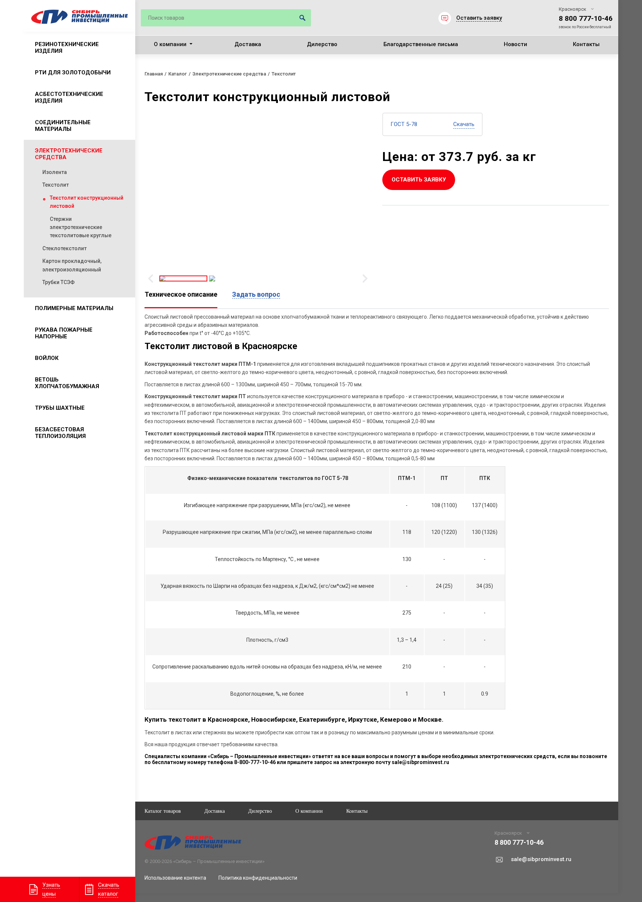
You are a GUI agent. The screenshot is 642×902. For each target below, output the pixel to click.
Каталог (177, 74)
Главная (154, 74)
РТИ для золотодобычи (73, 72)
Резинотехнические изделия (67, 47)
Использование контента (175, 878)
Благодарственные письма (420, 44)
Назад (150, 278)
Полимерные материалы (74, 308)
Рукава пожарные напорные (64, 333)
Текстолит (55, 185)
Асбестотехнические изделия (69, 97)
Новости (515, 44)
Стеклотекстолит (64, 248)
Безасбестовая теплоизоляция (60, 432)
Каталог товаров (163, 810)
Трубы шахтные (60, 408)
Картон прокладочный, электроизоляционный (71, 265)
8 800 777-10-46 (586, 18)
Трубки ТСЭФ (58, 282)
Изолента (54, 172)
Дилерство (322, 44)
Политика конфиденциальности (257, 878)
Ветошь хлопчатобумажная (67, 383)
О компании (170, 44)
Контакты (586, 44)
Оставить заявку (419, 179)
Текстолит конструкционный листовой (86, 202)
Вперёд (365, 278)
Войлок (47, 358)
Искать (302, 17)
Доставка (247, 44)
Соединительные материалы (63, 125)
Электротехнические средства (69, 154)
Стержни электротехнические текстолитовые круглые (80, 227)
